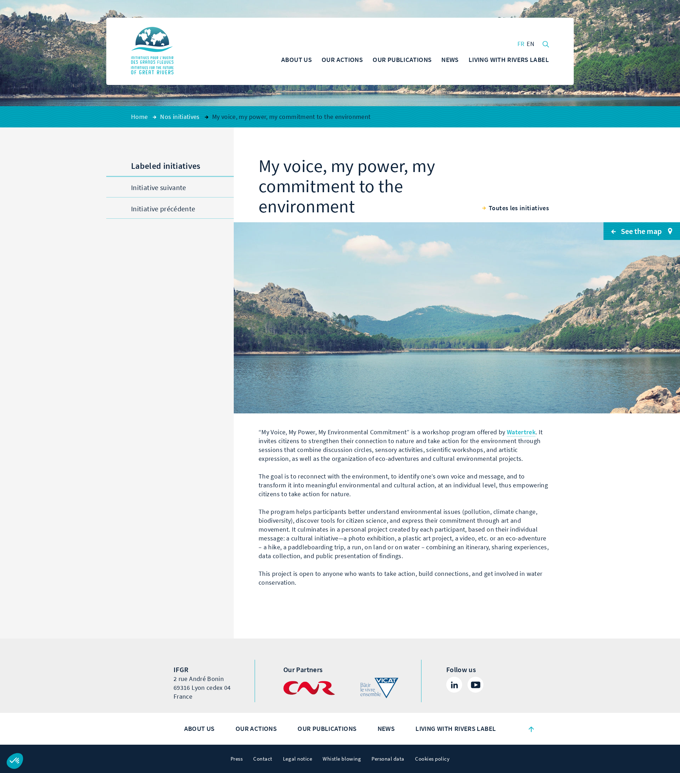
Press (237, 758)
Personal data (388, 758)
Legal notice (297, 758)
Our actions (256, 728)
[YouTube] (475, 685)
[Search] (545, 43)
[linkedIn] (454, 685)
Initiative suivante (158, 188)
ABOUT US (199, 728)
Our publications (327, 728)
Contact (262, 758)
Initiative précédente (163, 209)
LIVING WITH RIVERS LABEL (455, 728)
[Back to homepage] (152, 51)
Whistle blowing (342, 758)
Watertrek (521, 432)
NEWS (386, 728)
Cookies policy (432, 758)
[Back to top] (531, 729)
